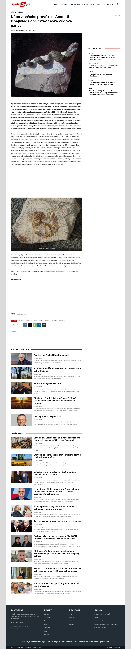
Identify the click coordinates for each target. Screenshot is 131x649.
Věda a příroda (17, 12)
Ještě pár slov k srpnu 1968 (47, 416)
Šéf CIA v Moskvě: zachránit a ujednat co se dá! (57, 521)
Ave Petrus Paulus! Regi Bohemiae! (51, 355)
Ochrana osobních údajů (102, 614)
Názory (91, 71)
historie (29, 321)
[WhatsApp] (35, 325)
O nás (71, 614)
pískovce (47, 321)
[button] (117, 4)
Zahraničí (47, 617)
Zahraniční (92, 80)
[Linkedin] (39, 325)
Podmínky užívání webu (101, 621)
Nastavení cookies (100, 627)
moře (40, 321)
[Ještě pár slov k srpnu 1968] (21, 420)
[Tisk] (44, 325)
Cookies (96, 617)
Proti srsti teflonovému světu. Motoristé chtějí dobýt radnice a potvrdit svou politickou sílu (57, 569)
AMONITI (21, 321)
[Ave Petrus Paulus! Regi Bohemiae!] (21, 359)
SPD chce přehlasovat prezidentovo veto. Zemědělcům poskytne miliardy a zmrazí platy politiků (56, 553)
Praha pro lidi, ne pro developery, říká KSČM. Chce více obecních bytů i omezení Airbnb (55, 537)
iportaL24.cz (19, 30)
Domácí (91, 53)
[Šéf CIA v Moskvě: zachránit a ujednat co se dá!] (21, 526)
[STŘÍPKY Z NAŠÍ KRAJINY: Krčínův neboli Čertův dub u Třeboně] (21, 373)
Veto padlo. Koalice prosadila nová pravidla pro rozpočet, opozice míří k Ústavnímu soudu (57, 439)
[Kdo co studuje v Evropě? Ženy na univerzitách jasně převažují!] (21, 588)
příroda (61, 321)
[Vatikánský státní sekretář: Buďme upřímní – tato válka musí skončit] (21, 477)
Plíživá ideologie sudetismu (47, 383)
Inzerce (71, 624)
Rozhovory (92, 88)
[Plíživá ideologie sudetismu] (21, 388)
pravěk (54, 321)
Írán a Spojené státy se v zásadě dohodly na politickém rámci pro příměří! (55, 507)
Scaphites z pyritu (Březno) (46, 248)
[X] (30, 325)
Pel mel (46, 634)
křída (35, 321)
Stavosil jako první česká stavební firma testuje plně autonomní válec (104, 67)
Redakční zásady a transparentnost (105, 624)
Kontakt (71, 621)
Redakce (72, 617)
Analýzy (47, 627)
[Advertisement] (46, 182)
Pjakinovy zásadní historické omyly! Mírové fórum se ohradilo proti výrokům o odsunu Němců (55, 400)
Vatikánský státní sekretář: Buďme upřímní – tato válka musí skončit (56, 473)
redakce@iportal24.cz (18, 622)
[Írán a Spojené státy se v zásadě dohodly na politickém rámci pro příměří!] (21, 511)
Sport (46, 631)
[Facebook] (25, 325)
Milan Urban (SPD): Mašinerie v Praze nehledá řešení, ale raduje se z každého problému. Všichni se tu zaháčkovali (56, 491)
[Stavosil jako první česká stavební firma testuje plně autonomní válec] (21, 460)
